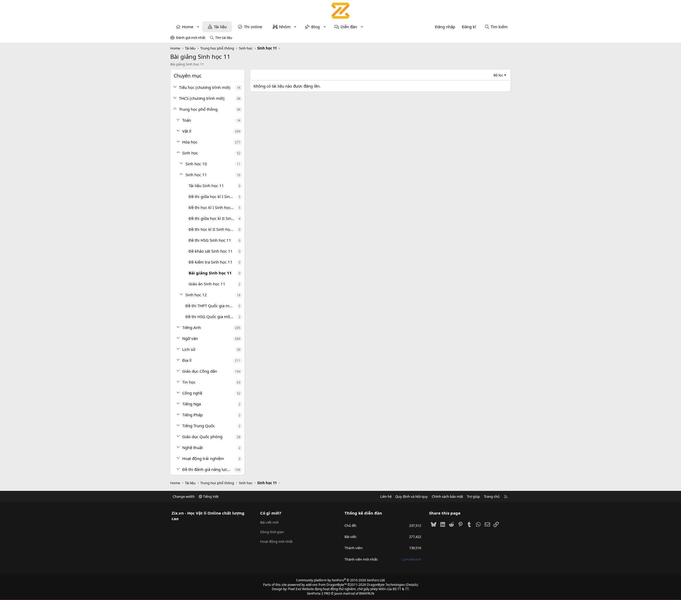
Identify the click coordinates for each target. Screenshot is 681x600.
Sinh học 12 (196, 294)
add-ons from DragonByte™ (326, 584)
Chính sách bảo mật (447, 496)
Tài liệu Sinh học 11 (206, 185)
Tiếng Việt (210, 496)
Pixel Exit (294, 589)
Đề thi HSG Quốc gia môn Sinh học (211, 316)
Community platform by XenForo (340, 580)
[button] (198, 26)
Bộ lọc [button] (498, 75)
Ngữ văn (190, 338)
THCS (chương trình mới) (202, 98)
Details (412, 584)
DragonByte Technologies (386, 584)
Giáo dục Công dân (199, 371)
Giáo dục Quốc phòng (202, 436)
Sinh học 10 (196, 163)
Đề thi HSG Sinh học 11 (210, 240)
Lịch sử (188, 349)
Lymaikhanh (411, 559)
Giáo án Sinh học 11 (207, 283)
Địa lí (187, 360)
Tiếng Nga (191, 403)
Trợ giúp (473, 496)
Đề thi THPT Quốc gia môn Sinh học (211, 305)
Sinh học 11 (196, 174)
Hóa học (189, 142)
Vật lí (186, 131)
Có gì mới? (270, 513)
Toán (186, 120)
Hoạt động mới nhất (276, 541)
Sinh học (190, 152)
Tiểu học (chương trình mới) (204, 87)
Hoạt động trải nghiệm (203, 458)
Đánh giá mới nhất (190, 37)
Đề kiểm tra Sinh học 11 (210, 262)
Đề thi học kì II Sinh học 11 (213, 229)
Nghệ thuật (192, 447)
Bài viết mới (269, 522)
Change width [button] (184, 496)
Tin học (189, 382)
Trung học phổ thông (198, 109)
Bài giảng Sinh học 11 (210, 273)
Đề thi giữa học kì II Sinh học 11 (213, 218)
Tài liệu (220, 26)
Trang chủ (492, 496)
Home (187, 26)
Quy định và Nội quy (411, 496)
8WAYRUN (366, 593)
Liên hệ (386, 496)
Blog (315, 26)
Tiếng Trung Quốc (198, 425)
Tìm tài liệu (223, 37)
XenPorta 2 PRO (318, 593)
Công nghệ (192, 393)
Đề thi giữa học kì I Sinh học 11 (213, 196)
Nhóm (284, 26)
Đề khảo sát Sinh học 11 (211, 251)
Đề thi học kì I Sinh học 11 (212, 207)
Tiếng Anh (191, 327)
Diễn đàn (348, 26)
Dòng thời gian (272, 531)
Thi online (253, 26)
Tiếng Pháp (192, 414)
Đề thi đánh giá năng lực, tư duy (208, 469)
